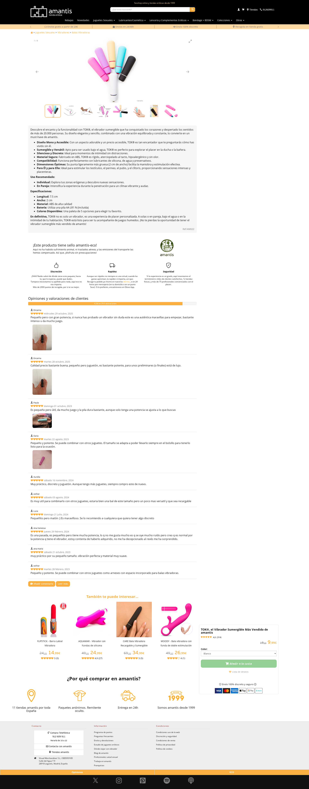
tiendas (126, 281)
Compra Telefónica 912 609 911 (60, 737)
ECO (231, 772)
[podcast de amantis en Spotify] (191, 778)
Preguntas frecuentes (103, 736)
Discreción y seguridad (166, 736)
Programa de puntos (103, 732)
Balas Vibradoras (81, 32)
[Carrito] (243, 10)
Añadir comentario (43, 584)
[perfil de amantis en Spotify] (167, 778)
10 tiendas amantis (248, 26)
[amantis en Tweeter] (96, 778)
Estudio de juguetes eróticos (106, 744)
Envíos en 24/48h (62, 26)
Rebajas (69, 20)
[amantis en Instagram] (119, 778)
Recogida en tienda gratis (187, 26)
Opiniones (77, 772)
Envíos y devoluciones (103, 740)
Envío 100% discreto (124, 26)
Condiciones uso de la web (168, 732)
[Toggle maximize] (190, 41)
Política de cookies (164, 748)
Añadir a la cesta (240, 663)
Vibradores (63, 32)
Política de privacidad (165, 744)
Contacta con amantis (60, 746)
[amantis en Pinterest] (143, 778)
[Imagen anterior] (37, 72)
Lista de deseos (239, 672)
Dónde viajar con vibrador (105, 748)
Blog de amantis (101, 753)
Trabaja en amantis (102, 761)
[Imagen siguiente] (187, 72)
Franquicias (99, 765)
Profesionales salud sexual (106, 757)
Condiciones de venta (165, 740)
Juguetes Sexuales (45, 32)
